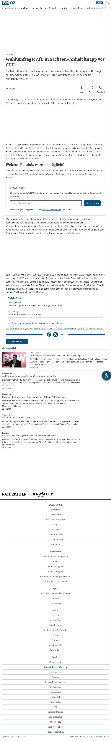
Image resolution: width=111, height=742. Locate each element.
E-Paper (55, 525)
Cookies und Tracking (101, 737)
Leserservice (55, 672)
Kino (55, 635)
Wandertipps (55, 625)
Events (55, 615)
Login (99, 3)
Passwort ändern (55, 539)
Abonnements (55, 662)
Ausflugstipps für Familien (55, 630)
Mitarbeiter (55, 722)
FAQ (56, 707)
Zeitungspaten (55, 717)
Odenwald (55, 561)
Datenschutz (83, 737)
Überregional (56, 603)
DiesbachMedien (55, 712)
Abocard (55, 677)
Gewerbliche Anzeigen (55, 682)
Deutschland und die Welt (55, 581)
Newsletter (55, 530)
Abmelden (55, 544)
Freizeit (55, 610)
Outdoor (55, 640)
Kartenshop (55, 620)
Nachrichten (55, 551)
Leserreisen (55, 650)
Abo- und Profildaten (55, 520)
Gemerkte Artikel (56, 535)
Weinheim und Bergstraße (55, 556)
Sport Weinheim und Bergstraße (55, 593)
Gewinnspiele (55, 645)
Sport (55, 588)
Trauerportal (56, 692)
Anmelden (55, 510)
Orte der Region (55, 566)
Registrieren (55, 515)
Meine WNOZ (55, 505)
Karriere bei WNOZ (55, 732)
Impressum (73, 737)
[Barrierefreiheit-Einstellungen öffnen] (106, 375)
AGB (90, 737)
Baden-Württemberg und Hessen (55, 576)
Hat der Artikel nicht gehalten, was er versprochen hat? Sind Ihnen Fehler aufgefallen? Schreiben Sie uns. (55, 328)
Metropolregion (55, 571)
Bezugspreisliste (55, 727)
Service (55, 657)
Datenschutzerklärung (51, 209)
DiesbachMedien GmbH (13, 737)
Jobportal (55, 697)
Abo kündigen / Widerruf (56, 667)
